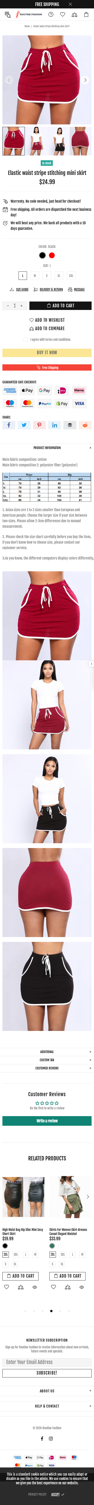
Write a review (47, 1121)
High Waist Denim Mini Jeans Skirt (69, 1230)
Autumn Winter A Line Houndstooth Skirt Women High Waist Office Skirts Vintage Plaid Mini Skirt (23, 1234)
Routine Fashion (28, 14)
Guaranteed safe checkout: (19, 382)
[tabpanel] (23, 1232)
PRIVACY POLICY (37, 1494)
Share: (6, 417)
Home (27, 26)
